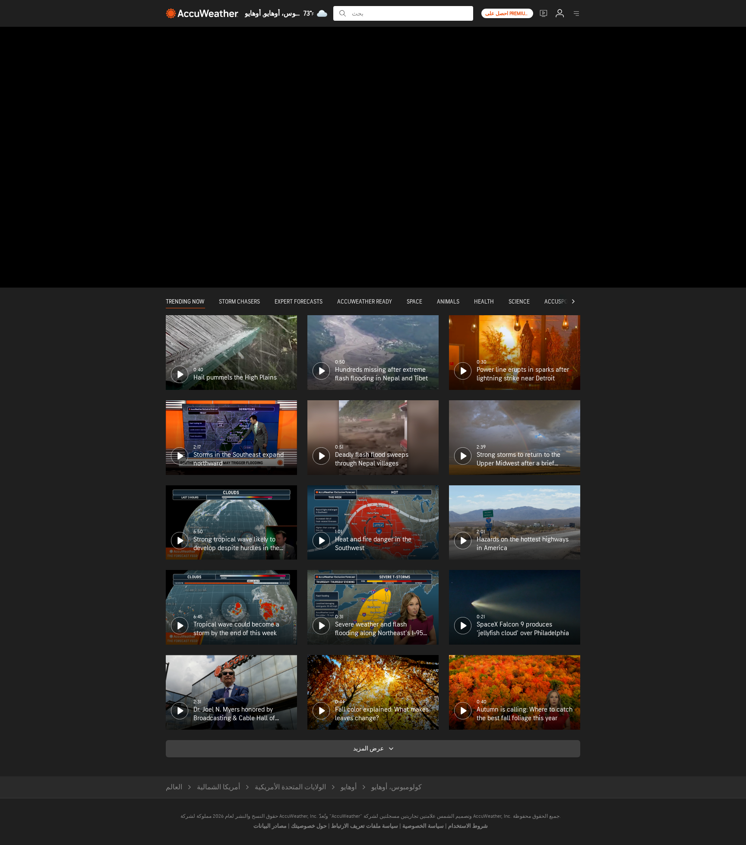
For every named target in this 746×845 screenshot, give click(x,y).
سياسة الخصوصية (422, 826)
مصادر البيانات (270, 826)
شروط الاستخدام (467, 826)
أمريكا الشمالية (218, 787)
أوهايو (349, 787)
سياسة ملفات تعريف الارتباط (364, 826)
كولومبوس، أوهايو (396, 787)
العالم (174, 787)
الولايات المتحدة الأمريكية (290, 787)
